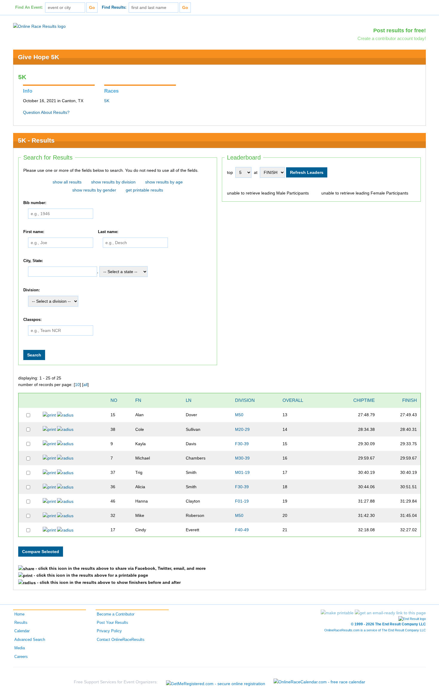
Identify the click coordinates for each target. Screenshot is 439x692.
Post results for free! (399, 30)
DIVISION (245, 400)
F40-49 (242, 529)
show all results (67, 182)
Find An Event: (29, 7)
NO (113, 400)
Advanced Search (29, 640)
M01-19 (242, 472)
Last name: (108, 232)
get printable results (144, 190)
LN (188, 400)
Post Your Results (112, 623)
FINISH (409, 400)
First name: (33, 232)
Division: (31, 290)
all (85, 384)
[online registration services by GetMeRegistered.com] (215, 682)
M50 (239, 414)
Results (20, 623)
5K (106, 100)
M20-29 (242, 429)
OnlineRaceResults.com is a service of (375, 630)
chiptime (364, 400)
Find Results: (114, 7)
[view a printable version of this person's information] (49, 414)
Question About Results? (46, 112)
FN (138, 400)
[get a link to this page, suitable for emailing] (390, 612)
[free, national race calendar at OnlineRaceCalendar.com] (319, 681)
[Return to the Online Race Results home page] (39, 26)
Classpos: (32, 320)
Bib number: (34, 203)
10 (77, 384)
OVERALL (293, 400)
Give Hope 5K (38, 56)
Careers (21, 657)
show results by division (113, 182)
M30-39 (242, 458)
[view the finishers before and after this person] (65, 414)
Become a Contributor (115, 614)
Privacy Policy (109, 631)
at (255, 172)
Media (19, 648)
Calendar (22, 631)
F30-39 (242, 443)
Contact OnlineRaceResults (121, 640)
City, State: (33, 261)
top (230, 172)
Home (19, 614)
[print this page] (337, 612)
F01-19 (242, 501)
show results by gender (94, 190)
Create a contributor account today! (391, 38)
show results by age (164, 182)
